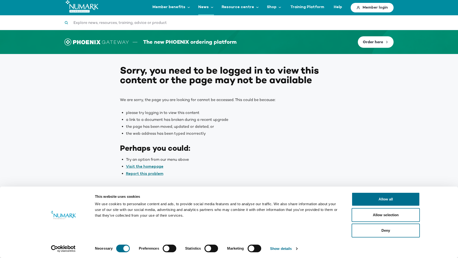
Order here (373, 42)
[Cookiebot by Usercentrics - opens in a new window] (63, 248)
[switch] (169, 248)
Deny (385, 230)
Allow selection (386, 215)
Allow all (386, 199)
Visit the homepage (144, 166)
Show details (281, 249)
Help (338, 7)
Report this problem (144, 173)
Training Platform (307, 7)
